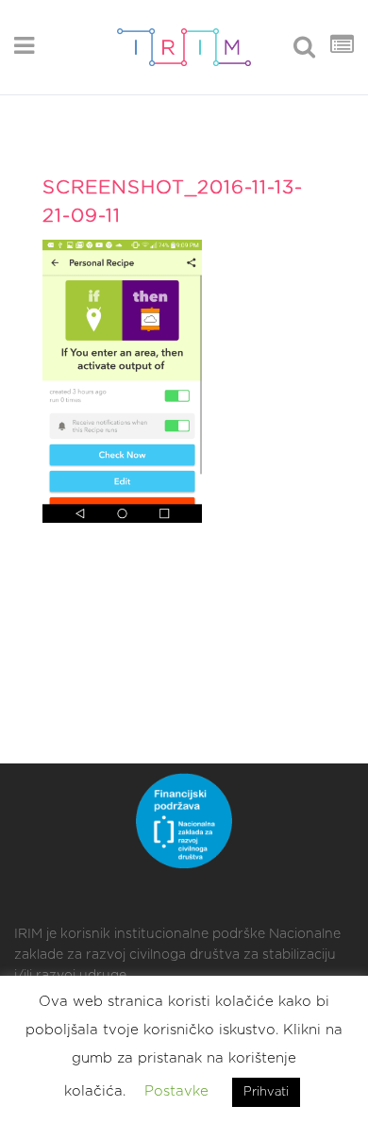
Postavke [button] (176, 1091)
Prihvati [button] (266, 1092)
